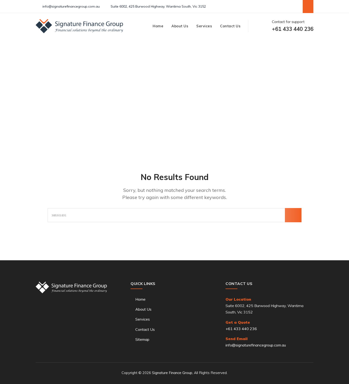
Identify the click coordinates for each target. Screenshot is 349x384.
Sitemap (142, 339)
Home (158, 26)
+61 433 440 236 (241, 328)
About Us (179, 26)
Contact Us (230, 26)
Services (204, 26)
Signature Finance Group (172, 372)
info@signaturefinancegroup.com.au (71, 6)
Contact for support (292, 26)
